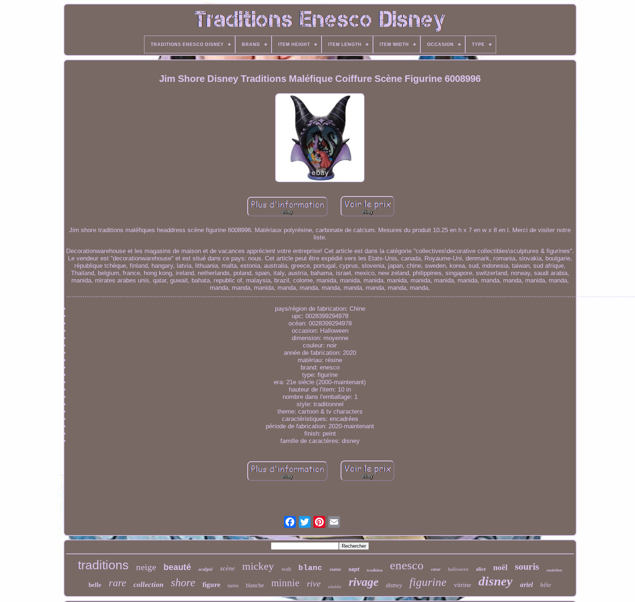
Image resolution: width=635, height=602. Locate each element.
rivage (364, 581)
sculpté (205, 569)
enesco (407, 565)
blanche (255, 585)
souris (527, 566)
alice (481, 569)
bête (545, 584)
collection (148, 584)
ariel (526, 584)
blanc (310, 568)
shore (183, 582)
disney (495, 581)
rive (314, 583)
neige (146, 567)
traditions (103, 565)
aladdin (334, 586)
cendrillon (554, 570)
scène (227, 568)
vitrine (462, 584)
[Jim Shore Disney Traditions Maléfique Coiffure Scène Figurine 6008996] (320, 139)
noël (500, 567)
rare (117, 582)
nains (232, 585)
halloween (458, 569)
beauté (177, 567)
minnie (285, 582)
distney (394, 585)
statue (335, 569)
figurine (427, 582)
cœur (436, 569)
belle (95, 584)
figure (211, 584)
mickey (258, 566)
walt (286, 569)
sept (353, 569)
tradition (375, 570)
